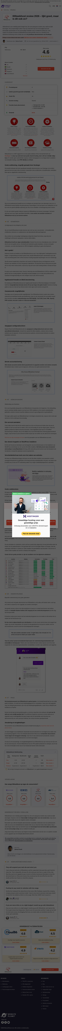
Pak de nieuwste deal (31, 534)
